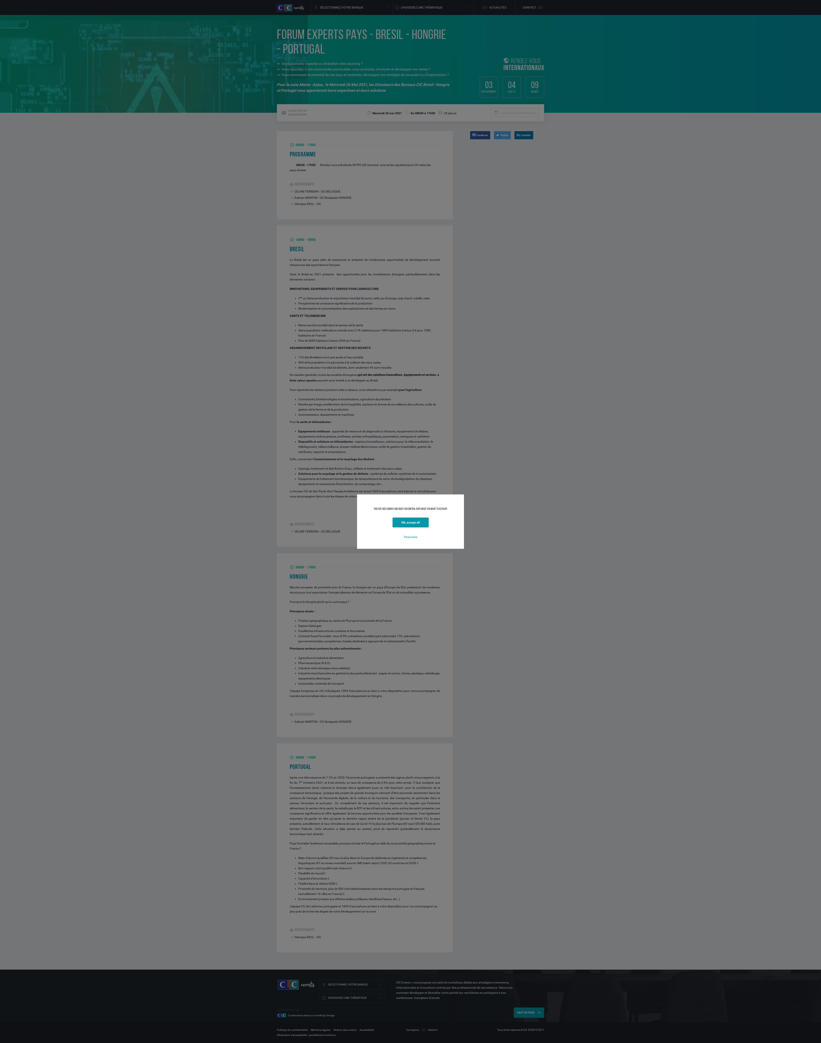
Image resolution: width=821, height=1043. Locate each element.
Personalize (410, 537)
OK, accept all (410, 522)
